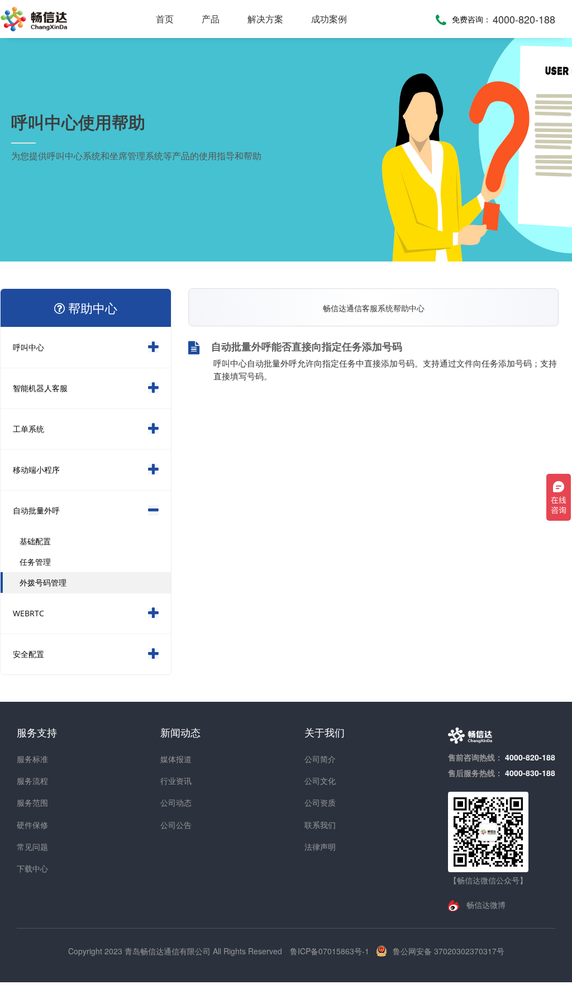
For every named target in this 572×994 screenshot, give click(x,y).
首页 (165, 18)
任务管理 (35, 562)
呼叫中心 (28, 347)
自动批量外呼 (36, 510)
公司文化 (320, 780)
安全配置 (28, 654)
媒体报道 (176, 758)
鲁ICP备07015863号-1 (330, 951)
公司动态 (176, 802)
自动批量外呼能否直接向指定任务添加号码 (306, 347)
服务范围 (32, 802)
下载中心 (32, 868)
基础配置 (35, 541)
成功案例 (329, 18)
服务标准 (32, 758)
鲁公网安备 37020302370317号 (448, 951)
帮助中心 (91, 307)
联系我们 (320, 824)
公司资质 (320, 802)
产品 (211, 18)
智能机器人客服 (40, 388)
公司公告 (176, 824)
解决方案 (265, 18)
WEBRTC (28, 613)
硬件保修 (32, 824)
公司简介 (320, 758)
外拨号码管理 (43, 582)
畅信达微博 (485, 904)
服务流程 (32, 780)
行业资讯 (176, 780)
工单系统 (28, 429)
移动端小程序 (36, 469)
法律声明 (320, 846)
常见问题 (32, 846)
